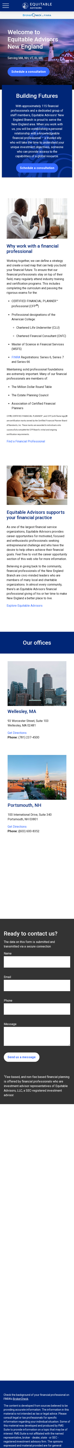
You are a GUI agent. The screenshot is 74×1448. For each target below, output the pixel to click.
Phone (8, 1000)
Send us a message (22, 1057)
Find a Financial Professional (26, 441)
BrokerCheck (20, 1398)
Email (7, 977)
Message (10, 1024)
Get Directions (17, 733)
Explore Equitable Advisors (25, 605)
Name (8, 953)
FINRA (16, 357)
